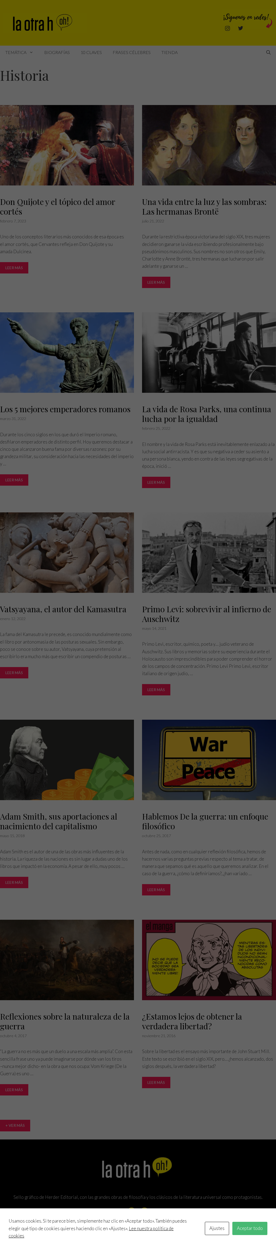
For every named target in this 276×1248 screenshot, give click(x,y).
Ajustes (217, 1228)
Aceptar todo (250, 1228)
